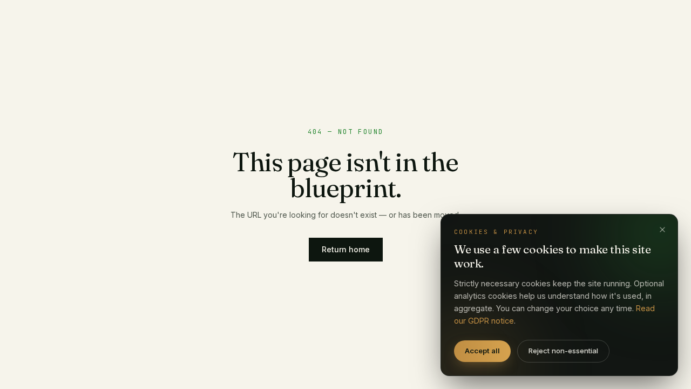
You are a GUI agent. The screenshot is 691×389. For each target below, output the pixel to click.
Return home (346, 249)
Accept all (482, 350)
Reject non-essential (563, 350)
